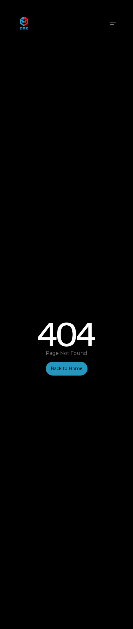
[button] (113, 23)
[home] (22, 22)
